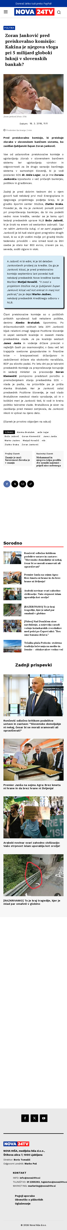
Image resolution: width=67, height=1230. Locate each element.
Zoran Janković (30, 444)
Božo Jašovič (12, 436)
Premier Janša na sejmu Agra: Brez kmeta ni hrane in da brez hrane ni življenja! (42, 578)
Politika (9, 27)
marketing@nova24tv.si (42, 1186)
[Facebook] (6, 484)
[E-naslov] (22, 484)
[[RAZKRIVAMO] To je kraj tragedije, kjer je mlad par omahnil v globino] (12, 610)
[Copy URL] (30, 484)
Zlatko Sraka (12, 444)
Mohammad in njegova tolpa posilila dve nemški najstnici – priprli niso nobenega (48, 461)
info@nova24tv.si (30, 1178)
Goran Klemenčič (31, 436)
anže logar (43, 432)
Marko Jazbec (12, 440)
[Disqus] (33, 963)
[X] (14, 484)
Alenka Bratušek (26, 432)
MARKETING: (20, 1186)
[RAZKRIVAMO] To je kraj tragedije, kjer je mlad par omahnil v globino (39, 610)
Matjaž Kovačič (31, 440)
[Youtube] (43, 1118)
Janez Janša (50, 436)
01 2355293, (34, 1182)
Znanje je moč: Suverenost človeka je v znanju (17, 460)
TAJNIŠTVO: (20, 1182)
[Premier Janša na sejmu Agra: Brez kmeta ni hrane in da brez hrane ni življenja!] (12, 578)
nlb (44, 440)
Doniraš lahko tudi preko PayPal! (33, 3)
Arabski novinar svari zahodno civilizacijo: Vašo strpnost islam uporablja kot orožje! (42, 594)
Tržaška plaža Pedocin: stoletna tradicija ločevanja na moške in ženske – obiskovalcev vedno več (43, 646)
